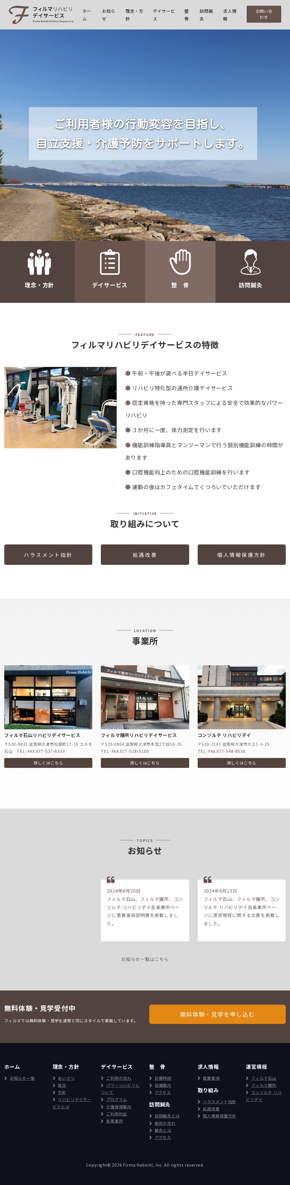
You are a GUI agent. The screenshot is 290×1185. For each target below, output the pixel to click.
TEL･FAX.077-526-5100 (125, 751)
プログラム (116, 1099)
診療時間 (163, 1078)
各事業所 (114, 1121)
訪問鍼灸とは (167, 1116)
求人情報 (229, 15)
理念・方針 (134, 15)
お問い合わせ (264, 14)
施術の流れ (165, 1123)
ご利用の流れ (118, 1078)
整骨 (186, 15)
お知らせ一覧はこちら (145, 959)
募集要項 (211, 1078)
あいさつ (66, 1078)
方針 (62, 1092)
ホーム (86, 15)
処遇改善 (211, 1109)
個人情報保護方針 (219, 1116)
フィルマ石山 (121, 898)
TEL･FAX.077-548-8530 (222, 751)
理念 (62, 1085)
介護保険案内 (118, 1107)
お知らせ (108, 15)
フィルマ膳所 (154, 898)
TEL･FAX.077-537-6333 (41, 751)
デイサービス (164, 15)
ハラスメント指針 (219, 1101)
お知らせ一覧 (22, 1078)
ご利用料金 (116, 1114)
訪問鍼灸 (206, 15)
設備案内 (163, 1085)
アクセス (163, 1092)
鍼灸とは (163, 1130)
